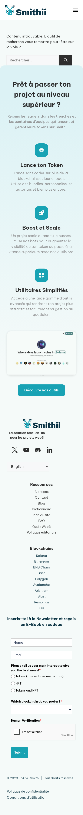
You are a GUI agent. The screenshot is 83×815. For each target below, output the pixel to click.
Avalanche (41, 585)
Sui (41, 608)
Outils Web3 (41, 527)
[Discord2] (38, 450)
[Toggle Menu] (75, 10)
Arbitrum (41, 591)
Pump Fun (41, 602)
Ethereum (41, 561)
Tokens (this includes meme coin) (39, 676)
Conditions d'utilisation (27, 797)
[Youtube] (26, 450)
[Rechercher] (65, 60)
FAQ (41, 521)
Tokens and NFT (27, 690)
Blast (42, 596)
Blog (41, 503)
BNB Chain (41, 567)
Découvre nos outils (41, 390)
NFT (18, 683)
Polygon (41, 579)
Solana (41, 556)
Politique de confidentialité (28, 791)
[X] (14, 450)
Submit (19, 752)
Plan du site (41, 515)
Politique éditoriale (41, 532)
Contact (41, 497)
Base (41, 573)
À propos (41, 492)
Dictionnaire (41, 509)
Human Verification (26, 720)
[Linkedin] (49, 450)
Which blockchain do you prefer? (36, 701)
